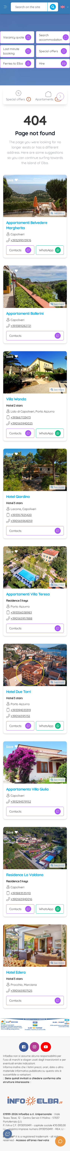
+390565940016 (21, 899)
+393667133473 (21, 417)
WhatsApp (46, 250)
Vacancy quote (13, 37)
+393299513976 (21, 240)
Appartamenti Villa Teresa (28, 594)
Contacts (15, 250)
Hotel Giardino (18, 496)
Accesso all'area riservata (32, 1140)
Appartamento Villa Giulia (27, 789)
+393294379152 (21, 801)
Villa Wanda (16, 399)
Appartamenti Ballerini (24, 313)
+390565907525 (21, 990)
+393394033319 (21, 710)
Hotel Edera (16, 972)
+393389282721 (21, 326)
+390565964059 (21, 521)
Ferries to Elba (13, 63)
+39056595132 (20, 716)
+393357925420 (21, 515)
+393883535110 (21, 893)
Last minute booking (11, 51)
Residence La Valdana (24, 874)
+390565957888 (21, 618)
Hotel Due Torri (18, 691)
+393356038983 (21, 612)
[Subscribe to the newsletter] (7, 1133)
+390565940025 (22, 423)
